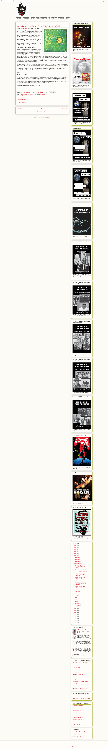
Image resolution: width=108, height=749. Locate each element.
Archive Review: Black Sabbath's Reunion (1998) (80, 579)
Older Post (65, 108)
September (78, 563)
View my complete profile (78, 655)
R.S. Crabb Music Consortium (79, 686)
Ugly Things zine (76, 667)
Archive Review (35, 94)
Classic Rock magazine (78, 683)
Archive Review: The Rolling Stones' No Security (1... (80, 574)
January (77, 605)
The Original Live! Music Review (80, 662)
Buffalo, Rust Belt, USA (26, 95)
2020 (75, 608)
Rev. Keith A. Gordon (83, 629)
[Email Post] (47, 92)
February (77, 603)
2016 (75, 616)
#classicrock (22, 94)
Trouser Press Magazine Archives (80, 731)
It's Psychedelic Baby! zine (79, 679)
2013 (75, 622)
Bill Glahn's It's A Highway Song (80, 688)
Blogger (72, 746)
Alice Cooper (28, 94)
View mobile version (42, 111)
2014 (75, 620)
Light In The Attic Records (78, 719)
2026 (75, 545)
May (76, 597)
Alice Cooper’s (39, 87)
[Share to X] (52, 92)
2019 (75, 610)
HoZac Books (76, 708)
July (76, 593)
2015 (75, 618)
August (77, 591)
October (77, 561)
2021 (75, 555)
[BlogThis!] (51, 92)
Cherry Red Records (77, 715)
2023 (75, 551)
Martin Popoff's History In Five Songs (81, 698)
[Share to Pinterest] (55, 92)
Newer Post (20, 108)
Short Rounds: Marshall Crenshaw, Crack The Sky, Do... (80, 583)
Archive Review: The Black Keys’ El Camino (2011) (81, 570)
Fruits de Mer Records (78, 717)
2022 (75, 553)
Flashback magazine (77, 676)
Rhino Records (42, 94)
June (76, 595)
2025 (75, 547)
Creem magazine (77, 734)
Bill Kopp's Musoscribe (78, 674)
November (78, 559)
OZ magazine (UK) (77, 736)
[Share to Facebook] (53, 92)
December (78, 557)
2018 (75, 612)
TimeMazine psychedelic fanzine (80, 681)
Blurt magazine (76, 672)
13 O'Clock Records (77, 710)
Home (42, 108)
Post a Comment (22, 102)
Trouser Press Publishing (78, 705)
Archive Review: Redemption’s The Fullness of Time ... (80, 566)
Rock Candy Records (77, 724)
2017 (75, 614)
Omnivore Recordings (78, 722)
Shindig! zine (75, 669)
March (77, 601)
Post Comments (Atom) (45, 117)
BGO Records (76, 712)
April (76, 599)
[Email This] (49, 92)
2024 (75, 549)
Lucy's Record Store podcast (79, 695)
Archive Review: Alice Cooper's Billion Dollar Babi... (80, 588)
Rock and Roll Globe (77, 665)
